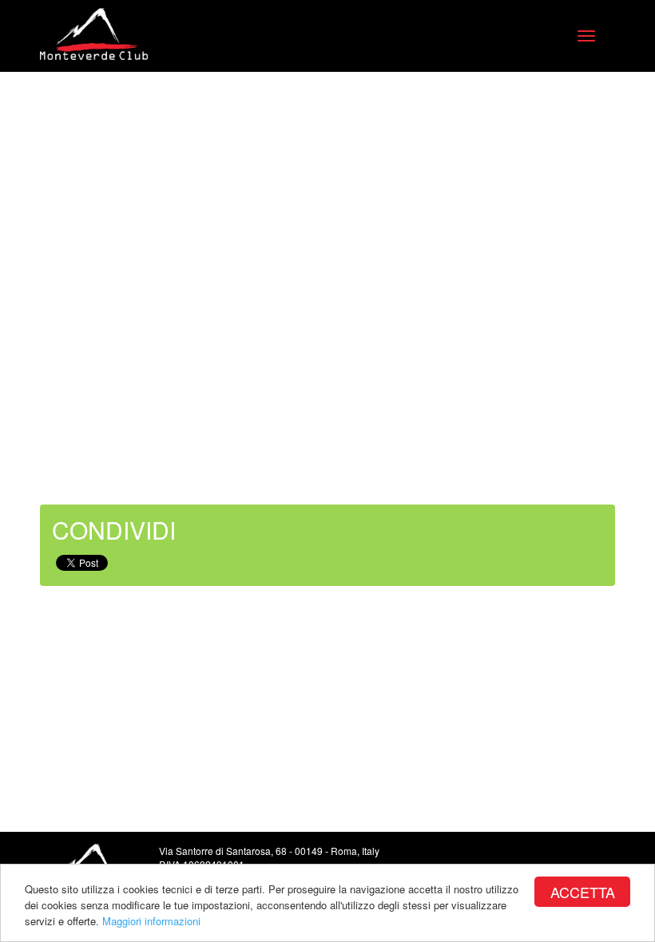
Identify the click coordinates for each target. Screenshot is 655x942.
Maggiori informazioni (151, 920)
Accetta (582, 891)
